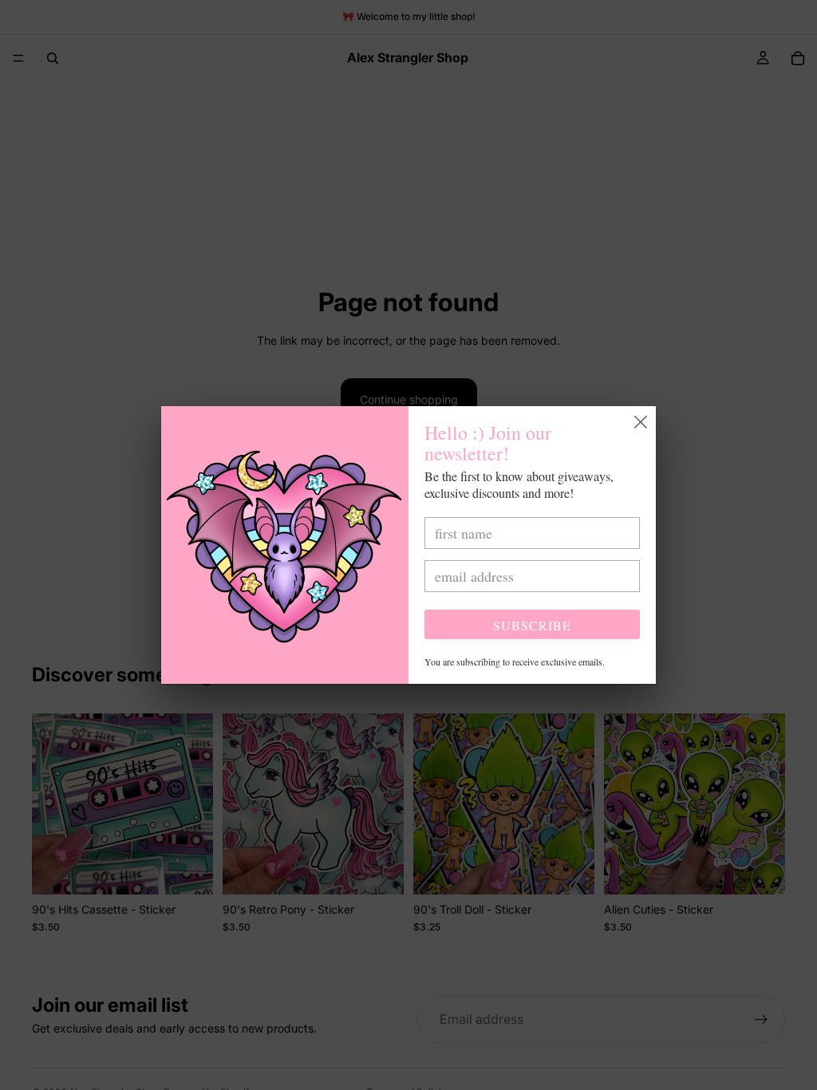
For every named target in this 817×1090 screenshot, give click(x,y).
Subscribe (532, 625)
